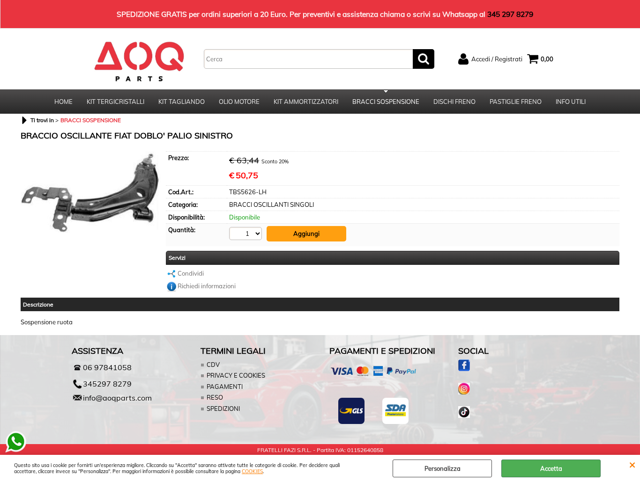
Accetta (551, 468)
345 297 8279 (510, 14)
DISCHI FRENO (454, 101)
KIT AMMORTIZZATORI (306, 101)
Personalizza (442, 468)
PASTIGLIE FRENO (516, 101)
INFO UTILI (571, 101)
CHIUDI (632, 464)
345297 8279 (107, 383)
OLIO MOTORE (239, 101)
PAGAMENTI (225, 386)
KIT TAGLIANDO (181, 101)
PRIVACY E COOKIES (236, 375)
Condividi (191, 273)
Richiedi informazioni (207, 286)
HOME (63, 101)
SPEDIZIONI (223, 408)
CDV (213, 364)
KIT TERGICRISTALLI (115, 101)
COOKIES (252, 471)
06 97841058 (107, 367)
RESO (215, 397)
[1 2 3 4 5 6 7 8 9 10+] (246, 233)
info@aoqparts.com (117, 397)
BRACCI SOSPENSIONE (385, 101)
